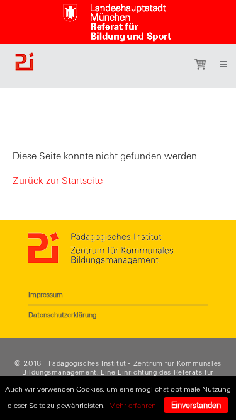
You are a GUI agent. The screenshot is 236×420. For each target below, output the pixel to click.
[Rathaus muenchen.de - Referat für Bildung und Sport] (118, 19)
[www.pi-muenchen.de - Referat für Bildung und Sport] (87, 66)
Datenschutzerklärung (62, 314)
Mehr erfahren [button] (132, 405)
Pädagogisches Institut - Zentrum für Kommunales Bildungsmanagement (122, 368)
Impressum (45, 294)
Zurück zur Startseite (58, 180)
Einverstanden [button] (196, 405)
